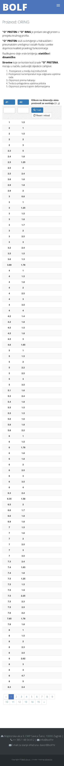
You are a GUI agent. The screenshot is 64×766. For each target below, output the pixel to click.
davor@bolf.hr (47, 745)
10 (6, 701)
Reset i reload (43, 115)
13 (26, 701)
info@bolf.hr (47, 739)
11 (13, 701)
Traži (38, 110)
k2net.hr (48, 759)
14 (32, 701)
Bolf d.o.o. (25, 759)
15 (38, 701)
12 (19, 701)
